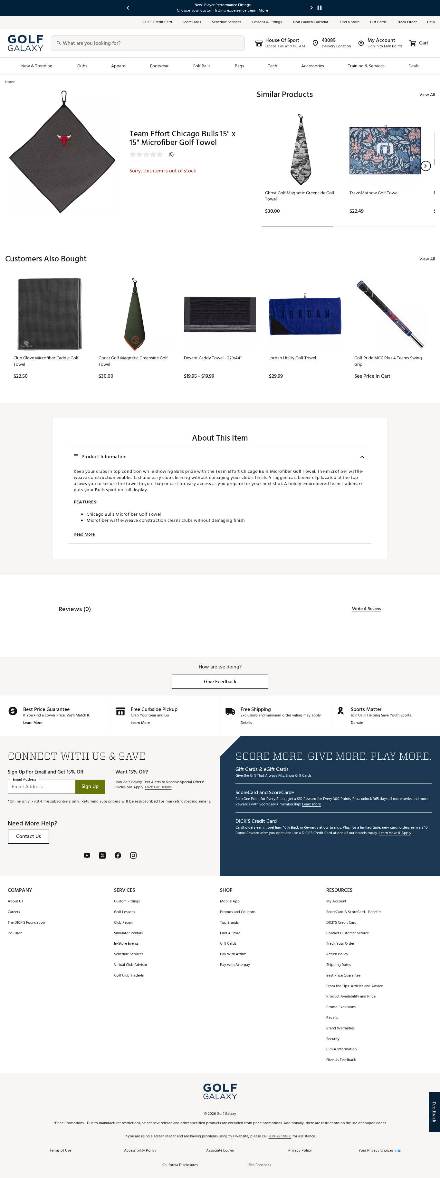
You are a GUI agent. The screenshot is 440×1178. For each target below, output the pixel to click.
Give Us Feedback (341, 1060)
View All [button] (427, 94)
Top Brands (229, 923)
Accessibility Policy (140, 1151)
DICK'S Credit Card (341, 923)
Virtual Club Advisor (130, 965)
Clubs (82, 66)
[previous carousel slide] (128, 8)
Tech (272, 66)
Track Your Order (340, 944)
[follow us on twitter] (102, 856)
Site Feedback (260, 1165)
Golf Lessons (124, 912)
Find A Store (230, 933)
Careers (14, 912)
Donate (357, 723)
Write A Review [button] (366, 609)
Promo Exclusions (341, 1007)
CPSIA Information (341, 1049)
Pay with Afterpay (235, 965)
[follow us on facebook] (118, 856)
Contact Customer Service (347, 933)
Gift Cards (378, 22)
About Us (15, 901)
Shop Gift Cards (298, 776)
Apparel (118, 66)
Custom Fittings (127, 901)
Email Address (24, 779)
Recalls (332, 1018)
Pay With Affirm (233, 954)
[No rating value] (149, 154)
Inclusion (15, 933)
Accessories (312, 66)
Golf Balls (202, 66)
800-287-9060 (280, 1136)
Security (333, 1039)
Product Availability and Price (351, 996)
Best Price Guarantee (343, 975)
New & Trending (37, 66)
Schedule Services (227, 22)
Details (246, 723)
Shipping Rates (338, 965)
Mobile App (230, 901)
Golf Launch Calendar (311, 22)
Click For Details (158, 787)
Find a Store (350, 22)
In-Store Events (126, 944)
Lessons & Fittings (267, 22)
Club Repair (123, 923)
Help (431, 22)
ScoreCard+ (192, 22)
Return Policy (337, 954)
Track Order (407, 22)
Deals (413, 66)
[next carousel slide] (312, 8)
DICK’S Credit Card (157, 22)
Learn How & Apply (395, 833)
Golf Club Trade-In (129, 975)
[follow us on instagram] (133, 856)
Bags (239, 66)
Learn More (32, 723)
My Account (336, 901)
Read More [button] (84, 534)
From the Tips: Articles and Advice (354, 986)
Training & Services (366, 66)
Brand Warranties (340, 1028)
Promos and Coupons (237, 912)
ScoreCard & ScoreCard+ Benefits (353, 912)
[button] (426, 166)
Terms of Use (60, 1151)
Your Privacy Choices (376, 1151)
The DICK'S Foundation (26, 923)
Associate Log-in (220, 1151)
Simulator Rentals (128, 933)
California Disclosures (180, 1165)
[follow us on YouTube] (87, 856)
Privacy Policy (300, 1151)
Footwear (159, 66)
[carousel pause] (319, 8)
